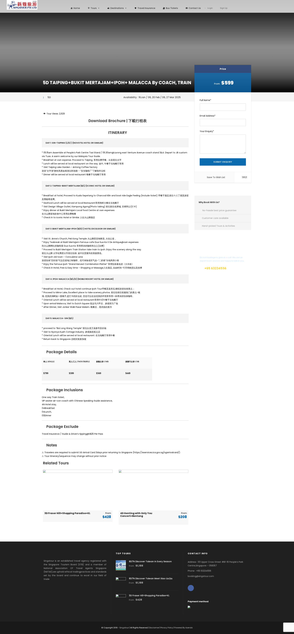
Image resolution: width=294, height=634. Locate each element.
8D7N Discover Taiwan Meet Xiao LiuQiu (150, 578)
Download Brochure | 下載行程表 (117, 120)
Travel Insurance (146, 8)
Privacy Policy (166, 627)
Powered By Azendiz (183, 627)
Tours (94, 8)
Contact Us (195, 8)
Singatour (124, 627)
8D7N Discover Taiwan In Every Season (150, 561)
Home (77, 8)
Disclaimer (154, 627)
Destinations (117, 8)
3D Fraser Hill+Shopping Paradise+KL (67, 513)
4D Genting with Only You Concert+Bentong (136, 515)
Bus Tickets (172, 8)
